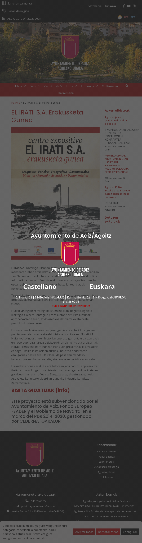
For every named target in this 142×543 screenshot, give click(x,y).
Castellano (39, 286)
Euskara (102, 286)
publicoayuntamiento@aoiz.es (71, 306)
